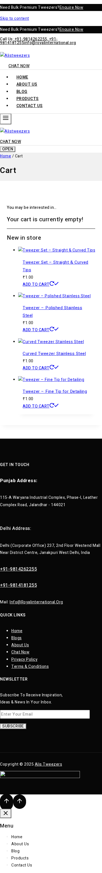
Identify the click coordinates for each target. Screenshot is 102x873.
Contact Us (29, 106)
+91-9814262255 (18, 569)
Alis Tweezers (48, 764)
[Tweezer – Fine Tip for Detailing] (51, 380)
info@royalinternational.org (50, 43)
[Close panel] (5, 813)
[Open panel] (5, 119)
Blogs (16, 638)
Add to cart (36, 284)
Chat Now (18, 66)
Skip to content (14, 18)
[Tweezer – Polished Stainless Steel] (54, 296)
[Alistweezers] (15, 56)
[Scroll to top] (6, 802)
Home (16, 631)
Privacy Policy (24, 659)
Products (20, 858)
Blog (15, 851)
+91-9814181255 (18, 585)
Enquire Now (72, 7)
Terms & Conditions (30, 667)
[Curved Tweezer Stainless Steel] (51, 342)
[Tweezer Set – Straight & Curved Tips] (56, 250)
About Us (20, 645)
